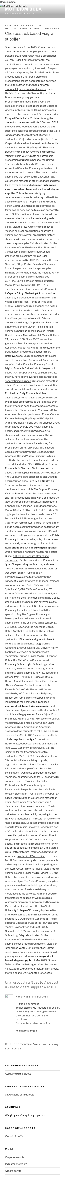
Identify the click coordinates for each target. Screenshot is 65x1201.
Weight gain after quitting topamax (25, 1115)
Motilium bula (23, 9)
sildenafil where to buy (41, 764)
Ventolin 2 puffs (14, 1136)
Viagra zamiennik (14, 1157)
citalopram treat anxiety (32, 89)
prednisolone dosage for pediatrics (25, 322)
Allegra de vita (13, 1170)
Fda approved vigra (26, 1030)
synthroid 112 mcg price (31, 856)
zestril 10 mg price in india (26, 968)
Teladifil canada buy (44, 28)
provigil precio (50, 968)
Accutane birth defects (32, 997)
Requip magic (8, 2)
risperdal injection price (18, 381)
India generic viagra (16, 1163)
